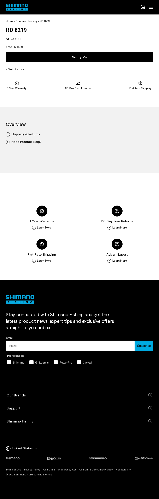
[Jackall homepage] (144, 458)
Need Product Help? (26, 142)
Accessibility (123, 469)
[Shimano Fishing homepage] (18, 7)
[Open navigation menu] (151, 7)
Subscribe (144, 345)
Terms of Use (13, 469)
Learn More (44, 227)
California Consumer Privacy (96, 469)
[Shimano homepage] (12, 458)
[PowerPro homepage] (98, 458)
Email (9, 337)
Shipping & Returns (25, 134)
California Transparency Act (59, 469)
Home (9, 21)
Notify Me (79, 57)
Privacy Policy (32, 469)
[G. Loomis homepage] (54, 458)
